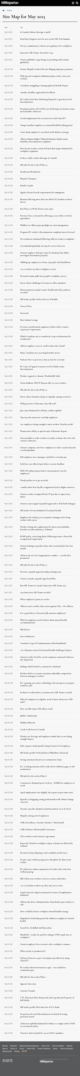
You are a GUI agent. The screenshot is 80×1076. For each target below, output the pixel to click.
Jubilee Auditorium (28, 716)
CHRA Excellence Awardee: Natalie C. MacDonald (42, 822)
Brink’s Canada (26, 185)
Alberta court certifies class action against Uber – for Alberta (46, 606)
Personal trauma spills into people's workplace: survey (43, 276)
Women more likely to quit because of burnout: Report (43, 431)
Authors (55, 1048)
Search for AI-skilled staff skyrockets (36, 928)
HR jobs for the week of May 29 (33, 165)
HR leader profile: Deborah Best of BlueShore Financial (44, 753)
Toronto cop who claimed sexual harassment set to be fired (45, 809)
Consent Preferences (44, 1048)
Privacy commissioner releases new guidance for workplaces (46, 46)
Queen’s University (28, 984)
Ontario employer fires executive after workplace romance (45, 944)
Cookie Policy (31, 1048)
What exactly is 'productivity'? (33, 951)
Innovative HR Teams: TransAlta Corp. (36, 53)
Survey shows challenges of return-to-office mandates (43, 283)
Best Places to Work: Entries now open (36, 209)
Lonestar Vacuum (27, 991)
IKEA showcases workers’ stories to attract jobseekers (43, 878)
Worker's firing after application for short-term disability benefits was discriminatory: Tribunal (44, 528)
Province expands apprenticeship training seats (40, 572)
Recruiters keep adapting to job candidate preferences (43, 853)
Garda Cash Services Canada (32, 729)
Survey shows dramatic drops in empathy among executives (45, 397)
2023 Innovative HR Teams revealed (35, 592)
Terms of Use (45, 1046)
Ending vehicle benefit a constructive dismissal (40, 666)
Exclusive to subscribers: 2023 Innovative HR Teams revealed (46, 692)
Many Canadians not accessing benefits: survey (40, 353)
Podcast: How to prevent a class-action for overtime (42, 359)
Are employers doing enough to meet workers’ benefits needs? (46, 424)
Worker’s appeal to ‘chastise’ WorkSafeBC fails (40, 376)
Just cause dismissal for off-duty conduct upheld (40, 410)
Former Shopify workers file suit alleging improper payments (46, 69)
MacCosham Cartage (29, 320)
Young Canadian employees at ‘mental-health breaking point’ (46, 125)
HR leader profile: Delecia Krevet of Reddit (39, 299)
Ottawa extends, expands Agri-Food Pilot (38, 578)
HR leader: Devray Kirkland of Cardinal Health (40, 510)
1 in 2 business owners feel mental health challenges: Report (46, 650)
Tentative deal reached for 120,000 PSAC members (41, 1033)
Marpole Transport (28, 178)
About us (5, 1048)
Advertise (69, 1046)
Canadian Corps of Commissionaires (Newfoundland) (43, 643)
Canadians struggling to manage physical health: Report (44, 85)
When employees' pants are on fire (35, 599)
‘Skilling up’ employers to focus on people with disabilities (45, 262)
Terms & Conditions (58, 1046)
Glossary (5, 1046)
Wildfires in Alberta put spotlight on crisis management (44, 225)
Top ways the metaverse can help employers (39, 417)
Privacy (21, 1048)
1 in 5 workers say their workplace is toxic (38, 269)
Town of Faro (26, 306)
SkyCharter (25, 629)
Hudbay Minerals (27, 722)
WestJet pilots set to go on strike (34, 480)
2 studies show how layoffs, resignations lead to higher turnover (47, 487)
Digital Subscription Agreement (29, 1046)
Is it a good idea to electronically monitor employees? (43, 613)
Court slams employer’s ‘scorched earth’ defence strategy (44, 132)
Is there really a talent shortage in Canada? (38, 158)
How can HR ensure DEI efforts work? (36, 709)
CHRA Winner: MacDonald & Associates (37, 829)
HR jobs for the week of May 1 (33, 977)
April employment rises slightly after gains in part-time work (46, 792)
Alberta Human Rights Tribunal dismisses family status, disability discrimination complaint (44, 140)
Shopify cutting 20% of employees (34, 816)
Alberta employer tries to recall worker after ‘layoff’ (42, 346)
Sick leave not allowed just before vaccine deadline (42, 464)
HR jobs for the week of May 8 (33, 776)
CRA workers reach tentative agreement (37, 836)
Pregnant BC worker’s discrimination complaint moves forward (47, 232)
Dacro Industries (27, 636)
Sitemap (16, 1051)
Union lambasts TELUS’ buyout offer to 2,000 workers (43, 383)
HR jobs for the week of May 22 (33, 390)
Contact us (13, 1048)
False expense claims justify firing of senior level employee (45, 746)
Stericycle (24, 313)
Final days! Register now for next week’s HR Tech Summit (45, 39)
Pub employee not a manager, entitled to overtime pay (43, 457)
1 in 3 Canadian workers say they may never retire (41, 885)
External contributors (66, 1048)
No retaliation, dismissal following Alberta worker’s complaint (47, 239)
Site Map (9, 10)
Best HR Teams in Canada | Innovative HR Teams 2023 (43, 585)
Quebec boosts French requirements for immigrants (42, 192)
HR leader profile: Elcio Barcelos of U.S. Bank (39, 1007)
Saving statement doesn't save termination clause (41, 759)
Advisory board (7, 1051)
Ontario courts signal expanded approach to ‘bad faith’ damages (47, 503)
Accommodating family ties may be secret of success (42, 246)
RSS (23, 1051)
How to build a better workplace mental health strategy (44, 911)
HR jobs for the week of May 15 (33, 565)
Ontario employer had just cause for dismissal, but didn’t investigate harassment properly (44, 254)
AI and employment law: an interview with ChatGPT (43, 118)
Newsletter (13, 1046)
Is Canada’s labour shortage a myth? (35, 32)
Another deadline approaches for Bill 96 (37, 92)
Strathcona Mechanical (30, 172)
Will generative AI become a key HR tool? (38, 403)
